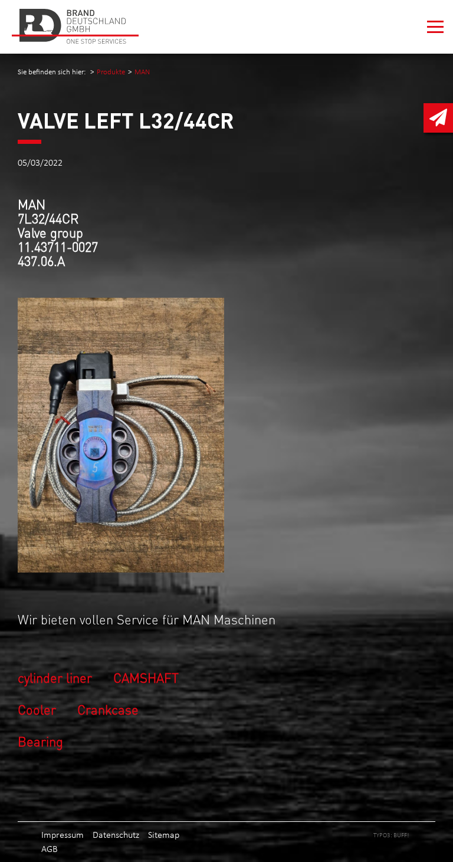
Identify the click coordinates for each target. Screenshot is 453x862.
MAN (142, 71)
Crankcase (108, 709)
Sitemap (163, 834)
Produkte (111, 71)
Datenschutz (116, 834)
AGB (49, 848)
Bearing (40, 741)
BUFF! (401, 835)
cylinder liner (55, 677)
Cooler (37, 709)
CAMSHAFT (146, 677)
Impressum (62, 834)
